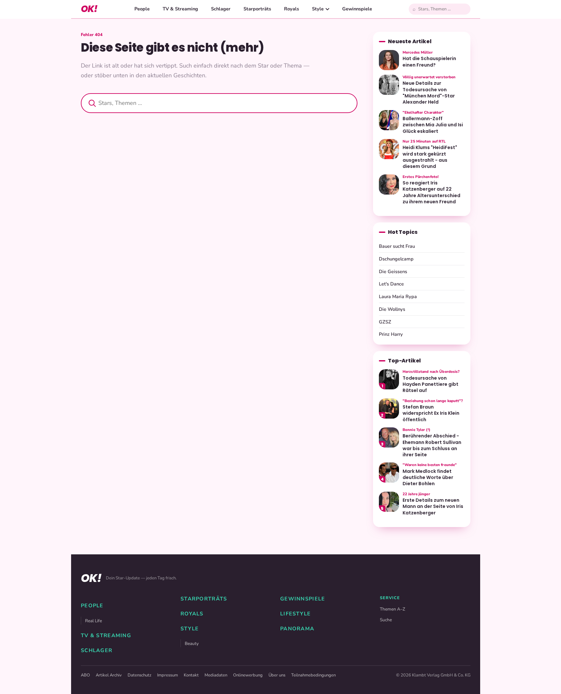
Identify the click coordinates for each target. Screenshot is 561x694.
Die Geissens (393, 271)
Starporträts (257, 9)
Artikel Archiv (109, 675)
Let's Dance (391, 284)
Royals (291, 9)
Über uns (276, 675)
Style (318, 9)
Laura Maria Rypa (398, 296)
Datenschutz (139, 675)
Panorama (297, 628)
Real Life (93, 621)
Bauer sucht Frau (397, 246)
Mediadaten (216, 675)
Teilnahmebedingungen (313, 675)
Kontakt (191, 675)
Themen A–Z (392, 609)
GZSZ (385, 322)
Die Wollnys (392, 309)
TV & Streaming (180, 9)
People (142, 9)
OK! (89, 9)
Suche (386, 620)
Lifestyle (295, 613)
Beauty (192, 643)
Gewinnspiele (357, 9)
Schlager (221, 9)
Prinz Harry (391, 334)
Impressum (167, 675)
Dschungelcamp (396, 259)
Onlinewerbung (248, 675)
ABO (85, 675)
